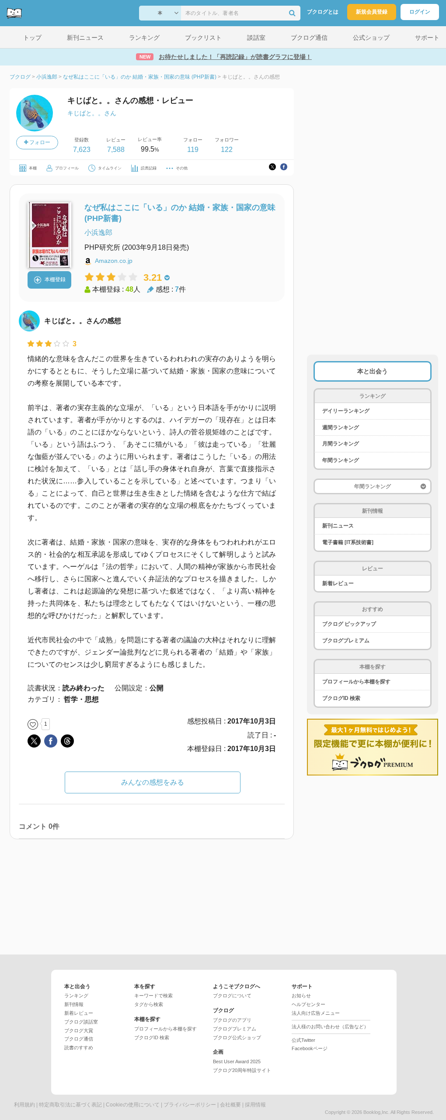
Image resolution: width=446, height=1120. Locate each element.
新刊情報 (74, 1004)
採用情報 (255, 1105)
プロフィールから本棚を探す (356, 682)
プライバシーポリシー (190, 1105)
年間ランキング (340, 460)
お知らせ (301, 995)
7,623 (82, 149)
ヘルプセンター (308, 1004)
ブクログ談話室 (81, 1021)
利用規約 (24, 1105)
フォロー (39, 142)
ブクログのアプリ (232, 1020)
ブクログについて (232, 995)
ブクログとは (322, 12)
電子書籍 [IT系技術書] (347, 542)
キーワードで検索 (153, 995)
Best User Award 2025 (237, 1061)
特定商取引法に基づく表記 (70, 1105)
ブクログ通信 (78, 1038)
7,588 (116, 149)
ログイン (419, 12)
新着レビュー (338, 583)
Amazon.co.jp (113, 260)
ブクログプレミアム (345, 641)
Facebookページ (310, 1048)
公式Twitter (303, 1040)
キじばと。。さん (91, 113)
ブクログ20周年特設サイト (242, 1070)
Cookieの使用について (133, 1105)
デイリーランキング (345, 411)
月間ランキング (340, 444)
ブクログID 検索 (341, 698)
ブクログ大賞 (78, 1030)
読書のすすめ (78, 1047)
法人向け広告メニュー (316, 1013)
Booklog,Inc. (376, 1112)
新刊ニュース (338, 526)
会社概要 (230, 1105)
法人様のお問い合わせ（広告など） (330, 1026)
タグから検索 (148, 1004)
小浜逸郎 (98, 232)
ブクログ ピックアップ (349, 624)
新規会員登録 (371, 12)
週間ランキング (340, 427)
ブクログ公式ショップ (237, 1037)
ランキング (76, 995)
